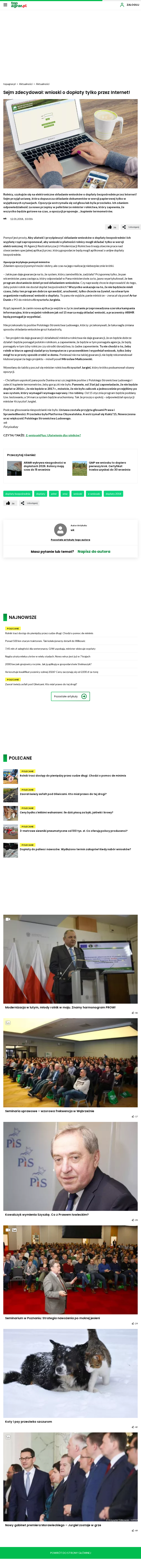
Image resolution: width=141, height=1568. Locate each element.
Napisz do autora (94, 551)
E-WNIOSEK (94, 493)
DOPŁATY (40, 493)
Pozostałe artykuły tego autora (70, 539)
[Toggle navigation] (5, 4)
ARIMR (54, 493)
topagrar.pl (9, 83)
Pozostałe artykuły (66, 696)
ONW (65, 493)
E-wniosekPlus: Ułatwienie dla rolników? (53, 435)
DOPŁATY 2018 (113, 493)
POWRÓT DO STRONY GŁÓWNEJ (70, 1552)
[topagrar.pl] (19, 4)
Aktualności (25, 83)
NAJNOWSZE (23, 617)
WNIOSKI (77, 493)
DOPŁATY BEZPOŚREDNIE (17, 493)
